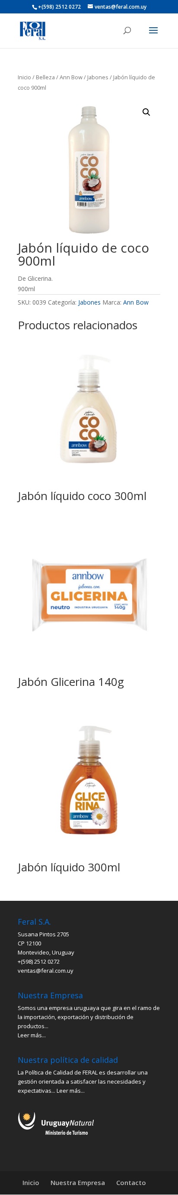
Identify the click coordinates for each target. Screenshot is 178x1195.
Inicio (24, 77)
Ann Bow (71, 77)
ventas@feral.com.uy (45, 970)
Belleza (45, 77)
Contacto (131, 1182)
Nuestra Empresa (78, 1182)
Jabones (97, 77)
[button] (146, 112)
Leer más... (32, 1035)
